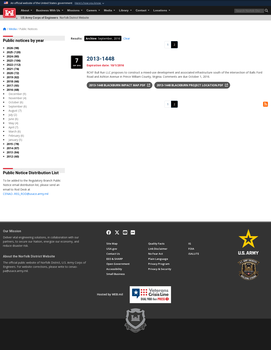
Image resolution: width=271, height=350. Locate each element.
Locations (160, 10)
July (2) (13, 115)
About (25, 10)
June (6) (13, 119)
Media (108, 10)
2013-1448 (100, 58)
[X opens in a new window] (117, 232)
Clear (126, 38)
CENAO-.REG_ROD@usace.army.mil (25, 194)
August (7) (15, 110)
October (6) (16, 102)
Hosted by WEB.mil (110, 294)
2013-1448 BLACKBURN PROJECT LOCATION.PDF (190, 85)
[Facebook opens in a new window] (108, 232)
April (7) (13, 127)
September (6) (18, 106)
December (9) (17, 94)
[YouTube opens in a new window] (125, 232)
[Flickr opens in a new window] (133, 232)
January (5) (15, 140)
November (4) (17, 98)
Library (124, 10)
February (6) (16, 135)
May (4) (13, 123)
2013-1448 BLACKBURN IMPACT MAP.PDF (117, 85)
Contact (141, 10)
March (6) (15, 131)
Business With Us (48, 10)
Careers (92, 10)
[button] (90, 3)
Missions (73, 10)
